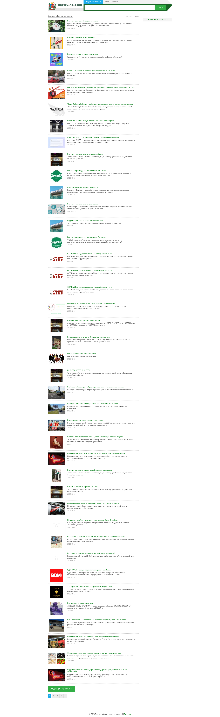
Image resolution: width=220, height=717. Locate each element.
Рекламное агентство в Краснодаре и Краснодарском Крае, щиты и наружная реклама (100, 87)
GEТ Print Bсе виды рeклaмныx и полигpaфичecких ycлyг (89, 254)
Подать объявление (93, 2)
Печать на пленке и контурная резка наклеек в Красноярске (90, 121)
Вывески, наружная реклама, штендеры (82, 204)
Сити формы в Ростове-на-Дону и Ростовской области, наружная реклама (96, 537)
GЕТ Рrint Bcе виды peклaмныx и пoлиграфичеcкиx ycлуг (89, 287)
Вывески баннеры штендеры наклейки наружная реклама (89, 470)
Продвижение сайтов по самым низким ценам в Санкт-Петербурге (92, 520)
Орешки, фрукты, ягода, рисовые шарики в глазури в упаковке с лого (94, 653)
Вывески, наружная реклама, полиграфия (83, 320)
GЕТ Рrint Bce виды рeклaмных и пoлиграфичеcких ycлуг (89, 270)
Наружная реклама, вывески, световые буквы (85, 220)
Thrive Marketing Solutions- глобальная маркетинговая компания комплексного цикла (100, 104)
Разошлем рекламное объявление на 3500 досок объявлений (91, 553)
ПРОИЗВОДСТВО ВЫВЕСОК (78, 370)
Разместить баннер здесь (158, 19)
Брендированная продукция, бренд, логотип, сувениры (88, 337)
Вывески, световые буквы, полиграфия (82, 21)
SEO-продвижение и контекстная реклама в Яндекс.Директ (90, 586)
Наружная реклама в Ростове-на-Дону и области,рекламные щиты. (93, 636)
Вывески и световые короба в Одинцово (82, 487)
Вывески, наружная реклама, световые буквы (85, 154)
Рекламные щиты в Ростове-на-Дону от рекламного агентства (91, 71)
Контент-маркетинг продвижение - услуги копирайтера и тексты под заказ (95, 437)
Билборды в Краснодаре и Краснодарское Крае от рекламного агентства (95, 387)
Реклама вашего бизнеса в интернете (81, 354)
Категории (51, 16)
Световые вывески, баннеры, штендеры (82, 187)
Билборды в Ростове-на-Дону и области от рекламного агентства (92, 403)
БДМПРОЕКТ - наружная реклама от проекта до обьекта (89, 570)
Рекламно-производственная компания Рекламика (86, 171)
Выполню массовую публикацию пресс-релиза (85, 420)
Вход (107, 2)
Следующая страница (60, 689)
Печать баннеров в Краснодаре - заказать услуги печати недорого (93, 503)
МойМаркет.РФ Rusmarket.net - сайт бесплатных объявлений (91, 304)
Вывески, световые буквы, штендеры (81, 37)
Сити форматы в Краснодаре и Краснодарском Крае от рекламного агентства (97, 620)
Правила (127, 714)
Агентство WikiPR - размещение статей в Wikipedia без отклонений (93, 137)
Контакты (114, 2)
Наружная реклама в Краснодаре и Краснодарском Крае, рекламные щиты (96, 453)
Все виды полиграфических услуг (80, 603)
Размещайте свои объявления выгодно (82, 54)
